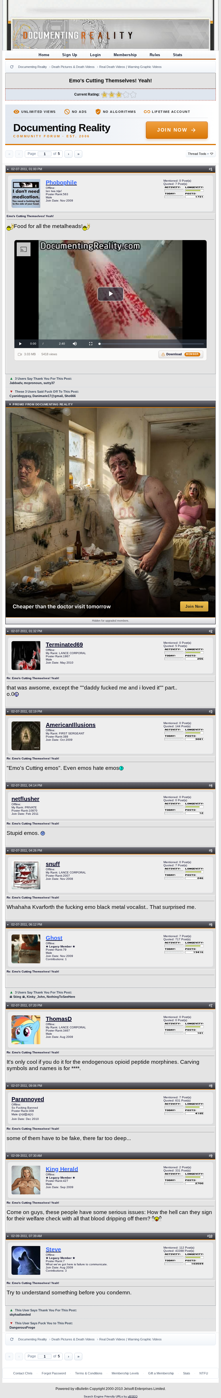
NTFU (203, 1373)
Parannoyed (28, 1099)
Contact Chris (23, 1373)
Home (44, 55)
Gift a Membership (161, 1373)
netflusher (25, 799)
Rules (155, 55)
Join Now (172, 130)
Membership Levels (125, 1373)
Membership (125, 55)
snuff (53, 864)
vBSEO (133, 1396)
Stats (177, 55)
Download (182, 354)
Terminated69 (64, 644)
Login (95, 55)
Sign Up (69, 55)
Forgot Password (54, 1373)
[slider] (151, 343)
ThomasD (59, 1019)
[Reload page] (12, 67)
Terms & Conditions (88, 1373)
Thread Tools (198, 153)
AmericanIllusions (71, 725)
